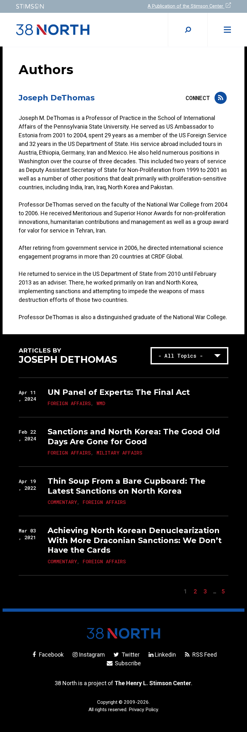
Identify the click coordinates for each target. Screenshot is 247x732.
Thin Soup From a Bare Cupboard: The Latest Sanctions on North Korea (127, 485)
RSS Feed (204, 654)
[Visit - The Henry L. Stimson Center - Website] (65, 6)
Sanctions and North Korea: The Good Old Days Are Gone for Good (134, 436)
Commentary (62, 502)
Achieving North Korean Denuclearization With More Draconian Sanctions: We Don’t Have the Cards (135, 540)
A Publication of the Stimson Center (186, 6)
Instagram (92, 654)
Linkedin (165, 654)
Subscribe (127, 663)
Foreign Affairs (69, 403)
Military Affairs (119, 452)
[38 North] (123, 633)
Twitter (129, 654)
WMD (100, 403)
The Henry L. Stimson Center (152, 683)
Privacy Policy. (144, 709)
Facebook (51, 654)
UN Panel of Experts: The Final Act (119, 392)
